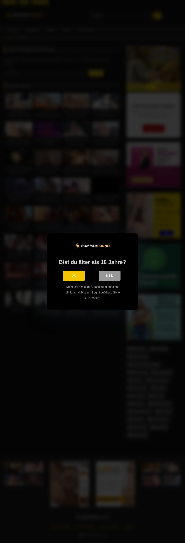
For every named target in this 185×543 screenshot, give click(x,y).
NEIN (109, 275)
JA (74, 275)
